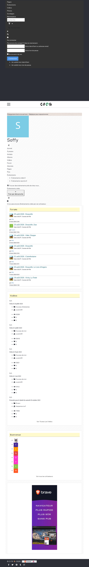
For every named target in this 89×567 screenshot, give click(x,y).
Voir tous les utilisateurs (44, 476)
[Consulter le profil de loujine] (11, 226)
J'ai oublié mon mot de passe (21, 65)
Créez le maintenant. (30, 43)
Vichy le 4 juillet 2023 (15, 328)
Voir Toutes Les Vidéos (44, 421)
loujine (13, 230)
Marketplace (11, 16)
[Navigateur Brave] (44, 517)
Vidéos (9, 8)
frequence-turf (21, 406)
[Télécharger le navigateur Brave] (29, 561)
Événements (11, 5)
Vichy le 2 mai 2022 (15, 376)
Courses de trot (20, 331)
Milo (12, 219)
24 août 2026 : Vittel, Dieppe (25, 235)
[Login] (8, 37)
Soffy (12, 140)
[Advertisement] (44, 84)
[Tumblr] (20, 564)
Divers (17, 403)
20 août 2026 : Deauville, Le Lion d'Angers (30, 267)
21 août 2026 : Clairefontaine (25, 256)
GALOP (19, 216)
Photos (9, 11)
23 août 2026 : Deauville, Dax (25, 225)
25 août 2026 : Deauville (23, 214)
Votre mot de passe (31, 50)
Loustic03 (19, 310)
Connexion (12, 58)
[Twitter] (13, 564)
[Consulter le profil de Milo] (11, 215)
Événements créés (18, 178)
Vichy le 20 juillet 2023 (16, 304)
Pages (9, 2)
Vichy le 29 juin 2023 (15, 352)
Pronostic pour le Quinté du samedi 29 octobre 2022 (24, 400)
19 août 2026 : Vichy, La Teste (25, 278)
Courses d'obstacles (22, 307)
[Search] (8, 34)
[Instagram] (24, 564)
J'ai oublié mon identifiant (20, 62)
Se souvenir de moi (15, 54)
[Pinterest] (17, 564)
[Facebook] (8, 564)
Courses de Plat (26, 216)
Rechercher (15, 27)
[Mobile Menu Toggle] (8, 104)
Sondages (10, 14)
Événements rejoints (18, 181)
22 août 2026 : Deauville (23, 246)
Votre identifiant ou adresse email (37, 46)
